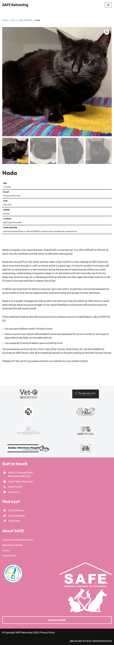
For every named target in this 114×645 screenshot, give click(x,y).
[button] (106, 32)
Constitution (9, 555)
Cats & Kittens (25, 20)
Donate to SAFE (57, 620)
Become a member (12, 545)
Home (5, 20)
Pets (13, 20)
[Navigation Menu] (108, 4)
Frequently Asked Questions (17, 539)
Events (6, 550)
